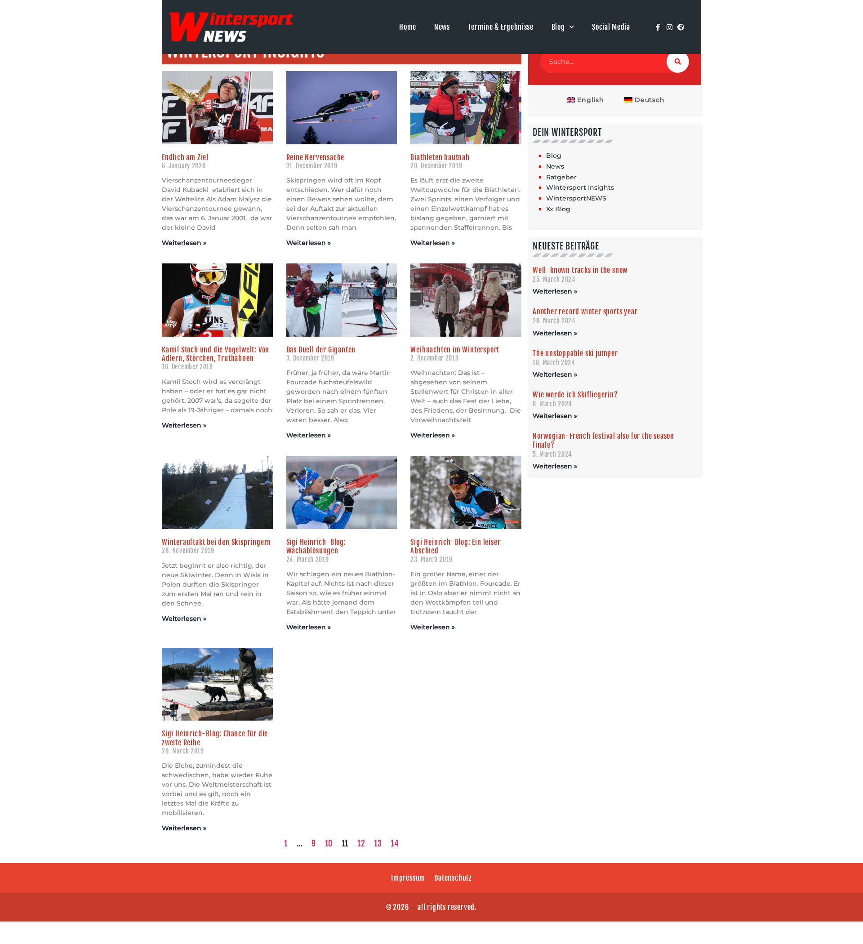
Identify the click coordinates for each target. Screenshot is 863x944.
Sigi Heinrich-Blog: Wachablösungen (316, 546)
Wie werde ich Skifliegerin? (575, 394)
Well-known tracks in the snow (580, 270)
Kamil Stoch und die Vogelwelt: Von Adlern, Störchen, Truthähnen (215, 354)
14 (395, 843)
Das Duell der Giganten (321, 349)
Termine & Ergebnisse (501, 26)
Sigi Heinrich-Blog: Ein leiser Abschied (455, 546)
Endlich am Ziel (185, 157)
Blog (558, 26)
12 (361, 843)
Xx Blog (558, 209)
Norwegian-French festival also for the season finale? (603, 440)
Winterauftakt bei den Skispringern (216, 542)
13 (378, 843)
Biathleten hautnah (439, 157)
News (442, 26)
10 (329, 843)
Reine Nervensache (315, 157)
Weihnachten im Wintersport (454, 349)
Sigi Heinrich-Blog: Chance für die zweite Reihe (215, 738)
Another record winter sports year (585, 311)
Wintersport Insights (580, 187)
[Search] (678, 61)
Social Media (611, 26)
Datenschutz (453, 877)
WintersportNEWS (576, 198)
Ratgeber (561, 177)
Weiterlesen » (184, 243)
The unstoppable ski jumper (575, 353)
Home (407, 26)
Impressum (408, 877)
